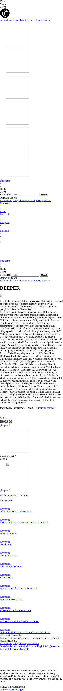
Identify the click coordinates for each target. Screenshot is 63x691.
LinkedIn (24, 649)
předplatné (5, 490)
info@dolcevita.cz (54, 646)
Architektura (6, 20)
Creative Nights (16, 689)
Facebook (4, 649)
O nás (3, 646)
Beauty (39, 20)
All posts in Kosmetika (11, 635)
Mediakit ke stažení (15, 646)
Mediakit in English (35, 646)
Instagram (15, 649)
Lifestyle (24, 20)
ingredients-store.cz (45, 408)
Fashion (47, 20)
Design (16, 20)
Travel (32, 20)
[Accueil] (29, 258)
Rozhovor (34, 643)
